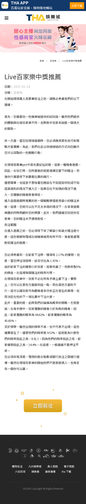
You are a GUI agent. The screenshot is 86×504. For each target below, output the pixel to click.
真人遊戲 (52, 466)
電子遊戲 (69, 466)
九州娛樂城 (34, 466)
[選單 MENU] (6, 17)
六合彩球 (20, 471)
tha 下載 (66, 471)
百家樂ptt (20, 164)
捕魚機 (35, 471)
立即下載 (77, 6)
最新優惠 (50, 471)
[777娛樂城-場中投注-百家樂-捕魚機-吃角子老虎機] (43, 38)
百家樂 (53, 60)
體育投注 (17, 466)
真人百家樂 (26, 98)
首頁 (42, 60)
